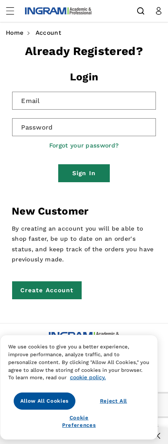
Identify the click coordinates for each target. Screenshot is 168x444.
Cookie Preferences (79, 421)
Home (14, 32)
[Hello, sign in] (158, 11)
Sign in (84, 173)
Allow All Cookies (44, 401)
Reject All (113, 401)
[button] (140, 11)
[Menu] (14, 11)
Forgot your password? (84, 145)
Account (48, 32)
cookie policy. (88, 377)
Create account (46, 290)
